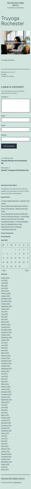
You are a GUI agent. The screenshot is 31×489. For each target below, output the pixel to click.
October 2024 (5, 335)
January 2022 (5, 420)
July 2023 (4, 373)
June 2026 (4, 283)
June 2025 (4, 314)
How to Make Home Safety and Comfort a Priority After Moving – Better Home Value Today (14, 208)
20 (7, 262)
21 (11, 262)
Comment (5, 97)
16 (19, 258)
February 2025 (5, 324)
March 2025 (5, 322)
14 (11, 258)
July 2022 (4, 405)
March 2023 (5, 384)
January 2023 (5, 389)
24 (24, 262)
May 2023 (4, 379)
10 (23, 253)
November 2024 (6, 332)
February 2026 (5, 293)
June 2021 (4, 438)
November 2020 (6, 456)
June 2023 (4, 376)
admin (4, 74)
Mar (4, 270)
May (26, 270)
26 (3, 266)
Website (3, 135)
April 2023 (4, 381)
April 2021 (4, 443)
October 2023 (5, 366)
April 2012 (4, 467)
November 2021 (6, 425)
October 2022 (5, 397)
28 (11, 266)
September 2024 (6, 337)
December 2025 (6, 298)
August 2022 (5, 402)
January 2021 (5, 451)
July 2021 (4, 436)
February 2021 (5, 449)
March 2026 (5, 291)
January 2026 (5, 296)
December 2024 (6, 329)
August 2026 (5, 278)
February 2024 (6, 355)
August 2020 (5, 464)
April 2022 (4, 412)
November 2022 (6, 394)
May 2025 (4, 316)
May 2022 (4, 410)
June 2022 (4, 407)
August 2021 (5, 433)
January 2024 (5, 358)
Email (3, 125)
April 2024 (4, 350)
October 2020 (5, 459)
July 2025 (4, 311)
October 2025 (5, 304)
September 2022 (6, 399)
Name (3, 116)
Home (12, 76)
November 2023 (6, 363)
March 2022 (5, 415)
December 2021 (6, 423)
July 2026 (4, 280)
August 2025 (5, 309)
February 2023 (5, 386)
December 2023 (6, 361)
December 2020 (6, 454)
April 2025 (4, 319)
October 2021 (5, 428)
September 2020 (6, 461)
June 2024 (4, 345)
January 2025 (5, 327)
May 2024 (4, 348)
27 (7, 266)
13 (7, 258)
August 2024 (5, 340)
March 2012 (5, 469)
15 (15, 258)
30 (19, 266)
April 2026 (4, 288)
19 (3, 262)
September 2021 (6, 430)
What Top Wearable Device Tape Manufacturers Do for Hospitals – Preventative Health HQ (11, 226)
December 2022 (6, 392)
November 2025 (6, 301)
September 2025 (6, 306)
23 (19, 262)
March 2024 (5, 353)
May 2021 (4, 441)
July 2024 (4, 342)
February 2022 (5, 417)
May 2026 (4, 285)
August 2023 (5, 371)
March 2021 (5, 446)
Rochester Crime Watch (13, 478)
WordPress (17, 482)
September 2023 (6, 368)
